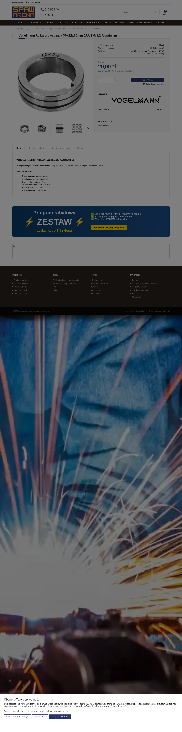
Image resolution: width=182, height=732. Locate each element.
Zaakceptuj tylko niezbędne (18, 717)
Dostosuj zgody (40, 717)
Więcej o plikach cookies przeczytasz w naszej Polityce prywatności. (36, 711)
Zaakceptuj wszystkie (59, 717)
